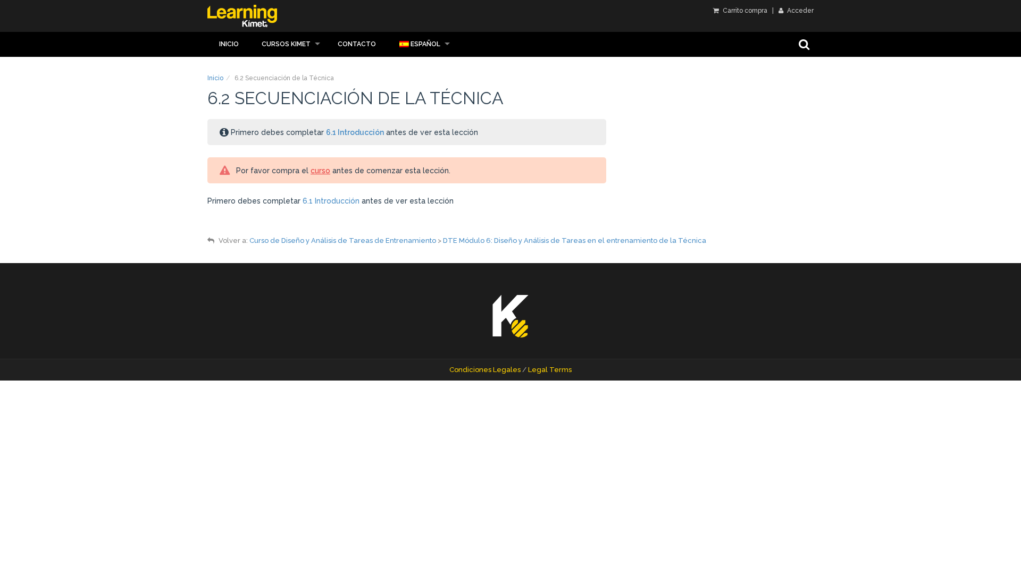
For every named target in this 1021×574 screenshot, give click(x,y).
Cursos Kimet (286, 44)
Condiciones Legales (485, 370)
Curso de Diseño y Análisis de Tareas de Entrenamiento (342, 240)
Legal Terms (550, 370)
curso (320, 170)
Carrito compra (744, 10)
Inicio (229, 44)
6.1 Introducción (355, 132)
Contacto (357, 44)
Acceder (799, 10)
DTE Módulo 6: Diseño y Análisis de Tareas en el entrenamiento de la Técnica (574, 240)
